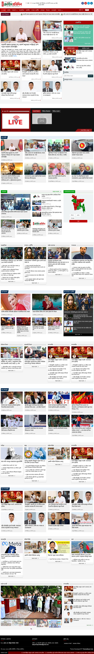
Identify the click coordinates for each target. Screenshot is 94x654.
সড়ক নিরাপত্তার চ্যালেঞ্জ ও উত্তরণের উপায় (58, 559)
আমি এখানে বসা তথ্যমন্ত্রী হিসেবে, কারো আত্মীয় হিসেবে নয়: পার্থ (45, 14)
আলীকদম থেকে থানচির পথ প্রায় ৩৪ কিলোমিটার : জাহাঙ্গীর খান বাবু (81, 560)
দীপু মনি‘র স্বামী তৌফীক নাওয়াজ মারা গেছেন (82, 38)
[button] (31, 628)
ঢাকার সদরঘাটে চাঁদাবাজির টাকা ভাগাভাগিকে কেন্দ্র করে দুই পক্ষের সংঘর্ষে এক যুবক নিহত (35, 267)
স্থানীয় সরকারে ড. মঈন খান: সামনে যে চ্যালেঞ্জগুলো (81, 619)
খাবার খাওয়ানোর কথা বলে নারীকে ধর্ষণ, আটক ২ (34, 275)
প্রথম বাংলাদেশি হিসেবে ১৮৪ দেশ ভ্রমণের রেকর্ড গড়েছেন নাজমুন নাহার (82, 555)
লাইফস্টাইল (51, 445)
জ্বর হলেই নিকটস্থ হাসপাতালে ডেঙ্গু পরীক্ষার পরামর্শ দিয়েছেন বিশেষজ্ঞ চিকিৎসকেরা (35, 466)
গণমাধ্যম (73, 245)
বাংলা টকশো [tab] (36, 111)
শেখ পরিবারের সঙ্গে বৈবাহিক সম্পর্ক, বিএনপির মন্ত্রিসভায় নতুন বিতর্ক (57, 369)
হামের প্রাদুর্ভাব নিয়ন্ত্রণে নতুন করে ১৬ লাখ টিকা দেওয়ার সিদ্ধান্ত (35, 462)
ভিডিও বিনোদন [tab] (46, 111)
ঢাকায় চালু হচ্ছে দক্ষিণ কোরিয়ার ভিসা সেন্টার (51, 195)
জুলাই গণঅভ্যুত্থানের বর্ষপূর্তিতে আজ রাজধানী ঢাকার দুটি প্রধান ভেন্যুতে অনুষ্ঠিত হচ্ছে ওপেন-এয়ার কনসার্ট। (23, 329)
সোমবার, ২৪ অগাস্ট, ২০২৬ (35, 100)
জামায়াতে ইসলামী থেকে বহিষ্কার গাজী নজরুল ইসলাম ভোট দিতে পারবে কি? (82, 32)
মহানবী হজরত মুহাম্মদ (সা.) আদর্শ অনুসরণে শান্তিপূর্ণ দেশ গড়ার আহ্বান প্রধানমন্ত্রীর (19, 45)
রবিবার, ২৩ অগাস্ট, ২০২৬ (7, 236)
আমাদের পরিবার (76, 643)
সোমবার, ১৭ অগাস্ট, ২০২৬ (54, 410)
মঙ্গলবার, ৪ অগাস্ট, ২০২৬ (53, 332)
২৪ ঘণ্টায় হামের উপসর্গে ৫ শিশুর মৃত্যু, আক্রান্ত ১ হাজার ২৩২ (51, 207)
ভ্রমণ (72, 539)
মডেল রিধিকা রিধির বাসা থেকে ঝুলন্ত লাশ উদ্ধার (45, 311)
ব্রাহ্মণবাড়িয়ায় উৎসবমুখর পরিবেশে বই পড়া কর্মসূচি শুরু (38, 328)
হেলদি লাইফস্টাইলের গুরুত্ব (55, 461)
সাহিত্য (2, 445)
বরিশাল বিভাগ (4, 345)
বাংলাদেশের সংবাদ (69, 192)
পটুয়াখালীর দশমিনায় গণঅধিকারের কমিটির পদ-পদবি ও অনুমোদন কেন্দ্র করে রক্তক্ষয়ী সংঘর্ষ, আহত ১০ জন (11, 361)
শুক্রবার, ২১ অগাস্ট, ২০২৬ (54, 158)
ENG (87, 10)
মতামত (49, 539)
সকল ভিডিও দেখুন (85, 130)
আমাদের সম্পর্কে (67, 643)
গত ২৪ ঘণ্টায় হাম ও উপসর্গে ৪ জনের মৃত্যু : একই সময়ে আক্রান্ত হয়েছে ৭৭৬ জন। (35, 470)
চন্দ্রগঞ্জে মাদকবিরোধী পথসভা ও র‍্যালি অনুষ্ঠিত (51, 201)
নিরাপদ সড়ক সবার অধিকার (56, 555)
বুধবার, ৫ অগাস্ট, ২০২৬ (22, 335)
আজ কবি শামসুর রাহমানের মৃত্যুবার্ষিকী (11, 461)
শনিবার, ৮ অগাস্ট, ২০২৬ (6, 332)
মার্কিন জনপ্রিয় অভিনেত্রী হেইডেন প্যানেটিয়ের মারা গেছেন (15, 311)
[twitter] (85, 3)
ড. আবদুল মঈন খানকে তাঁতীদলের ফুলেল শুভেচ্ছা (22, 229)
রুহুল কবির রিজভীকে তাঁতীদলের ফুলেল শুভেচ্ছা (54, 229)
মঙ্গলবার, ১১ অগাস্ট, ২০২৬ (54, 433)
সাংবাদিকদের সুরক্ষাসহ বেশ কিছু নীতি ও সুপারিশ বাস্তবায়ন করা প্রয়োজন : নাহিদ (82, 262)
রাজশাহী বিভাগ (28, 345)
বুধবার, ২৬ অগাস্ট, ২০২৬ (35, 79)
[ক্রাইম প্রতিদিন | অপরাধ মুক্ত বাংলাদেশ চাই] (12, 4)
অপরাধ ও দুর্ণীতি (35, 10)
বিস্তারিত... (15, 56)
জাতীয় (8, 10)
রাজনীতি (28, 10)
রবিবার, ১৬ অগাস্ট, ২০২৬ (38, 314)
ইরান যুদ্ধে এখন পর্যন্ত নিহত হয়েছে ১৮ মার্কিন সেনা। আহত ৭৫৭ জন (10, 266)
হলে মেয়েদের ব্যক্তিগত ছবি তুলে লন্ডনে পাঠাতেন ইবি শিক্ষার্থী (34, 279)
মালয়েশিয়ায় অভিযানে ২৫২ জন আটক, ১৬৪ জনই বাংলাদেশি (77, 14)
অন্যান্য (59, 10)
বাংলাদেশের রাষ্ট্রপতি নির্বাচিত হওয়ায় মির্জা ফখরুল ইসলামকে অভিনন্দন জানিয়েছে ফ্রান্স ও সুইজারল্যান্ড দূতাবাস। (11, 178)
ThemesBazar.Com (88, 649)
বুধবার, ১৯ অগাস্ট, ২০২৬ (6, 410)
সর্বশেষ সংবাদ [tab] (70, 48)
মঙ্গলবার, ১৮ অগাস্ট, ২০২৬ (7, 314)
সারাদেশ (14, 10)
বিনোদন (48, 10)
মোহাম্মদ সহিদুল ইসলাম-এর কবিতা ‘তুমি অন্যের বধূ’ (11, 468)
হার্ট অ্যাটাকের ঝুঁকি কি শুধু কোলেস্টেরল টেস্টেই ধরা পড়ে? (34, 477)
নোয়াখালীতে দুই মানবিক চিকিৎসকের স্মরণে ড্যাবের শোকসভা (28, 653)
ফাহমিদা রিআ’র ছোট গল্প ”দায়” (9, 465)
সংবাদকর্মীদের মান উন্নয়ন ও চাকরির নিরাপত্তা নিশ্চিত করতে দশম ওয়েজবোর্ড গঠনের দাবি (82, 274)
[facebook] (82, 3)
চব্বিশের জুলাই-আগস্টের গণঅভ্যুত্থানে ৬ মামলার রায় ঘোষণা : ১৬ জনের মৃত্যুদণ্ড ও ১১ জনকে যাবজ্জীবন (58, 271)
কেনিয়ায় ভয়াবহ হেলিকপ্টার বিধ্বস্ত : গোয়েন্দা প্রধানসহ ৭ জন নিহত (10, 270)
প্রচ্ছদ (4, 10)
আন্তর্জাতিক (21, 10)
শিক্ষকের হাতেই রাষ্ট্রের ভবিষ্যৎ (56, 526)
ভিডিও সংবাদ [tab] (56, 111)
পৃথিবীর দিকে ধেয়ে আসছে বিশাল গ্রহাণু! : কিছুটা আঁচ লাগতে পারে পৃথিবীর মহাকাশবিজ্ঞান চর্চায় (11, 568)
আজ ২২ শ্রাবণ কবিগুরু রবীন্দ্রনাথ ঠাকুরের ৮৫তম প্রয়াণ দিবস (11, 472)
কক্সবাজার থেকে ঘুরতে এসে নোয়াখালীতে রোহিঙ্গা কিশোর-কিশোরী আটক (39, 230)
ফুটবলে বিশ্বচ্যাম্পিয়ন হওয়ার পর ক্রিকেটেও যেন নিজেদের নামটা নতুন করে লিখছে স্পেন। (82, 407)
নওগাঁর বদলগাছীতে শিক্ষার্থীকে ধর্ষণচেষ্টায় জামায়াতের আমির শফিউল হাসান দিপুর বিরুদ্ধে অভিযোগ (35, 361)
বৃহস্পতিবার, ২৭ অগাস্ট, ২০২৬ (14, 77)
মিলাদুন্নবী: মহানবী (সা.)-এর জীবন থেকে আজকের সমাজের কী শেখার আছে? (30, 74)
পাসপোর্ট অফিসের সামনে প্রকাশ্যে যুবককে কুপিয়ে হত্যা (35, 271)
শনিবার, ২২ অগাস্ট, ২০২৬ (56, 57)
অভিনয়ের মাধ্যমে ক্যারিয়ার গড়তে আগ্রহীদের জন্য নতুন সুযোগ (7, 328)
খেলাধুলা (42, 10)
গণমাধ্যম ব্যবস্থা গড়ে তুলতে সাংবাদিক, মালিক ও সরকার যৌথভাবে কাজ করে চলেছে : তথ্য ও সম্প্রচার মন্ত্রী (82, 269)
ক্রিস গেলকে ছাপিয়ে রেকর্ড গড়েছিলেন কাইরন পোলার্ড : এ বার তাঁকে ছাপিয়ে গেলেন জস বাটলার (81, 430)
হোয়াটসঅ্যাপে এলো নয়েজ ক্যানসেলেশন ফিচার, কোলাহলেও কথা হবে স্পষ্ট (11, 573)
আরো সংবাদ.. (88, 43)
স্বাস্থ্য (25, 445)
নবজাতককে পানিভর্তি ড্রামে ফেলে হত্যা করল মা (35, 261)
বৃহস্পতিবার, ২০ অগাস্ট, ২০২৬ (54, 181)
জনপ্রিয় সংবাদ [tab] (85, 48)
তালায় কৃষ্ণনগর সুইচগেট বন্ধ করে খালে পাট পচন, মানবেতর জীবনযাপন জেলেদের (7, 231)
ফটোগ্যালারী (4, 584)
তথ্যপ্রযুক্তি (53, 10)
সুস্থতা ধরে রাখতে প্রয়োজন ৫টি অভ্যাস (35, 474)
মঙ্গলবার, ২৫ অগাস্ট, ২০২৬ (35, 58)
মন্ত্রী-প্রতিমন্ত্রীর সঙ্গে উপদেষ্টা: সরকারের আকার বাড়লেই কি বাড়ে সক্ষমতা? (30, 95)
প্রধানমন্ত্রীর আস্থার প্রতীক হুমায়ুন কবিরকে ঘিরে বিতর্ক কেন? (58, 373)
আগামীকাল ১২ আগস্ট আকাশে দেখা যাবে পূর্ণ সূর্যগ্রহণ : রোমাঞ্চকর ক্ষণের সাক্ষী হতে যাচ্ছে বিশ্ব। (11, 563)
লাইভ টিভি (6, 111)
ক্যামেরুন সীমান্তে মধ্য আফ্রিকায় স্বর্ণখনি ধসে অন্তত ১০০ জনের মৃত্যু (10, 274)
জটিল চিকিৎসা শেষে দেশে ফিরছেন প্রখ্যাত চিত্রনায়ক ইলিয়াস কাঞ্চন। (54, 328)
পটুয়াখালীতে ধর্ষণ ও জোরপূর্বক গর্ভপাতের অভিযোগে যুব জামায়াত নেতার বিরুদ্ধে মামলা (11, 367)
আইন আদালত (51, 245)
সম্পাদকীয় (50, 345)
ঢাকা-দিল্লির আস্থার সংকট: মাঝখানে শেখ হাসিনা (57, 361)
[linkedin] (91, 3)
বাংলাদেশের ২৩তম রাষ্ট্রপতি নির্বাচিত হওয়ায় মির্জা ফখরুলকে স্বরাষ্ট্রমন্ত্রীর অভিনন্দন (82, 27)
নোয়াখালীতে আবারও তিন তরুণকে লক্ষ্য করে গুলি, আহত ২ (52, 213)
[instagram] (88, 3)
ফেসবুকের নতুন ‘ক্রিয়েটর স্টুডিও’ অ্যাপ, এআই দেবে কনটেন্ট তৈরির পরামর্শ (10, 556)
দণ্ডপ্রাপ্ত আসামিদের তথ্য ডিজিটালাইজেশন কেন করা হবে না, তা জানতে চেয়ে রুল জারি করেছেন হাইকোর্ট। (58, 263)
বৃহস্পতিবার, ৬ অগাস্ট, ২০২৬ (78, 435)
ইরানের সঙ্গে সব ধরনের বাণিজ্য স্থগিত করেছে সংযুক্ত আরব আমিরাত (10, 278)
